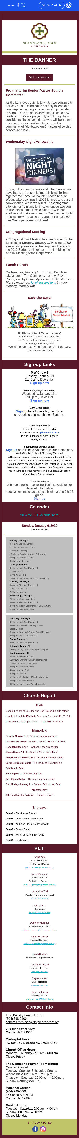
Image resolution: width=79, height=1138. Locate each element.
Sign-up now (39, 383)
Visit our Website (39, 77)
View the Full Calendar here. (39, 515)
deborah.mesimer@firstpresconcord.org (39, 930)
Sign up (21, 411)
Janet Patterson (39, 992)
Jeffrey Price (39, 905)
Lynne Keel (39, 857)
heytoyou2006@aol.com (39, 913)
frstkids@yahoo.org (39, 972)
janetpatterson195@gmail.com (39, 999)
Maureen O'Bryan (39, 964)
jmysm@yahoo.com (39, 898)
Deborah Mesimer (39, 923)
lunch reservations (43, 282)
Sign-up (39, 498)
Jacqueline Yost (39, 891)
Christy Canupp (39, 936)
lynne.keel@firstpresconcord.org (39, 867)
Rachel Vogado (39, 874)
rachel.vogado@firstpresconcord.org (40, 885)
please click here (49, 432)
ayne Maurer (40, 978)
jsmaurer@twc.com (39, 985)
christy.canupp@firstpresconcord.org (40, 944)
